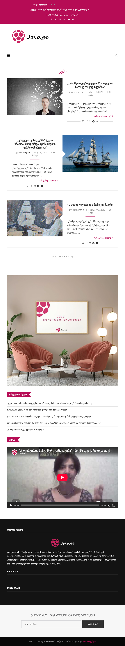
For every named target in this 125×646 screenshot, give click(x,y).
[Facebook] (51, 19)
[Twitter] (56, 19)
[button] (51, 4)
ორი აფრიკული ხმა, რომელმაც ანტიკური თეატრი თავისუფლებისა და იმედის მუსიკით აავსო (54, 422)
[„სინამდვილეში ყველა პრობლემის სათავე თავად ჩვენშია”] (34, 96)
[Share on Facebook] (87, 121)
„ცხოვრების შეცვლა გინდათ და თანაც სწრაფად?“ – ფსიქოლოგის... (59, 4)
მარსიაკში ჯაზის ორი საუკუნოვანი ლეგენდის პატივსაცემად (37, 409)
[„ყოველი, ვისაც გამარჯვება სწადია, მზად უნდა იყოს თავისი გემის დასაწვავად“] (90, 153)
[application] (62, 477)
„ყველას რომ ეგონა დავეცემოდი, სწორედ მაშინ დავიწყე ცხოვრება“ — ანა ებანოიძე (49, 403)
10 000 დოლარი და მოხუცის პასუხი (90, 204)
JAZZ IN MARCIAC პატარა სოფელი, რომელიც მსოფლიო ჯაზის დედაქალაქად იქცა (49, 416)
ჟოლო (81, 92)
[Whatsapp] (73, 19)
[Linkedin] (64, 19)
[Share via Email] (97, 121)
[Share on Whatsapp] (90, 121)
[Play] (11, 505)
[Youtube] (69, 19)
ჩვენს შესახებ (52, 15)
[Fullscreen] (113, 505)
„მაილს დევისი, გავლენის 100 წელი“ (25, 429)
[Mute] (109, 505)
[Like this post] (83, 121)
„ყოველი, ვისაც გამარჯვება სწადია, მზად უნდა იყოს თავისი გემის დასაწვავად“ (34, 143)
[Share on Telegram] (93, 121)
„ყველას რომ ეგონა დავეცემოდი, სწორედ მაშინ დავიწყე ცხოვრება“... (60, 9)
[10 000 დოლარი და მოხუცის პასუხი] (34, 218)
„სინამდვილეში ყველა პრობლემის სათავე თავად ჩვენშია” (90, 85)
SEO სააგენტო (89, 641)
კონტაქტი (64, 15)
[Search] (116, 55)
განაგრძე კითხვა (102, 116)
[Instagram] (60, 19)
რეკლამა (75, 15)
